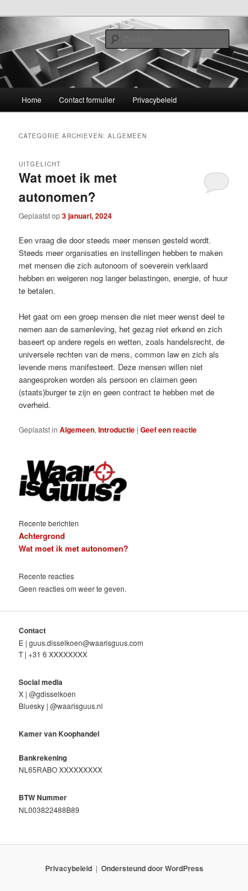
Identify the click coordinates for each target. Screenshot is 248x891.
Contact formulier (87, 99)
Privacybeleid (154, 99)
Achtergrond (42, 535)
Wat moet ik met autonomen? (68, 186)
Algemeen (77, 429)
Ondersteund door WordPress (152, 868)
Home (32, 99)
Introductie (116, 429)
